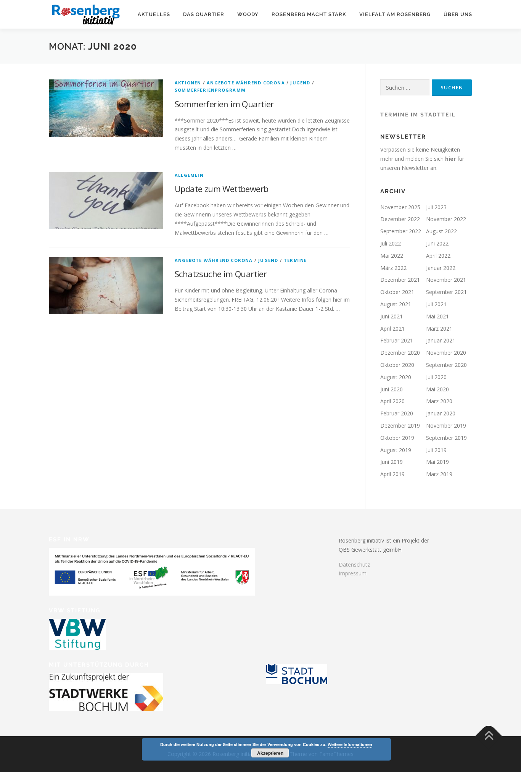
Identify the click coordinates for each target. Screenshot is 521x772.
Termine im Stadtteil (417, 114)
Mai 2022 (391, 255)
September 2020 (446, 364)
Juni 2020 (391, 389)
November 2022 (446, 219)
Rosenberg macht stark (309, 14)
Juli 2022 (390, 243)
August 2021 (395, 304)
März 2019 (439, 474)
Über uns (458, 14)
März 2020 (439, 401)
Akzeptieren (270, 752)
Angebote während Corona (246, 83)
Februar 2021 (396, 340)
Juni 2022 (437, 243)
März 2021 (439, 328)
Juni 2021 (391, 316)
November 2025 (400, 207)
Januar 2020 (440, 413)
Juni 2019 (391, 461)
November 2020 (446, 352)
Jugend (300, 83)
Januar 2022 (440, 267)
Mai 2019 (437, 461)
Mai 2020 (437, 389)
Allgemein (189, 175)
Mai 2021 (437, 316)
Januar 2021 (440, 340)
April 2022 (438, 255)
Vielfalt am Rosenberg (395, 14)
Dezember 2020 (400, 352)
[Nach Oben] (488, 736)
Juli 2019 (436, 450)
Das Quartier (203, 14)
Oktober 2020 (397, 364)
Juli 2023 (436, 207)
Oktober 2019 (397, 437)
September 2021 (446, 292)
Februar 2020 (396, 413)
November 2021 (446, 279)
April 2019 (392, 474)
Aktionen (188, 83)
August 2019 (395, 450)
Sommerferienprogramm (210, 90)
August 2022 (441, 231)
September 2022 (400, 231)
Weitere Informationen (350, 744)
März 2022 (393, 267)
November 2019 (446, 425)
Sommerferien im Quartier (224, 104)
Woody (248, 14)
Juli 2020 (436, 377)
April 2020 (392, 401)
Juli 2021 (436, 304)
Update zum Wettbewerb (221, 188)
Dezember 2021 (400, 279)
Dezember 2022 (400, 219)
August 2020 (395, 377)
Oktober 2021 (397, 292)
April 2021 (392, 328)
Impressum (353, 573)
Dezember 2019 (400, 425)
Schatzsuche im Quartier (221, 273)
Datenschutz (354, 564)
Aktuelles (154, 14)
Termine (295, 260)
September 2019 (446, 437)
